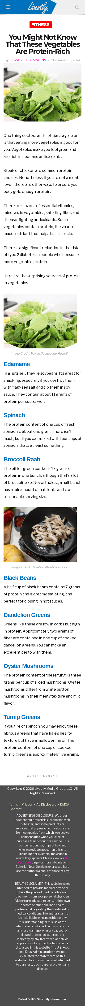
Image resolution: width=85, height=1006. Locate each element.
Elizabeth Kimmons (28, 60)
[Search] (77, 7)
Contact (15, 809)
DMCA (64, 804)
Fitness (40, 24)
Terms (13, 804)
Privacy (27, 804)
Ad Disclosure (46, 804)
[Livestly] (42, 7)
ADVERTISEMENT (42, 775)
